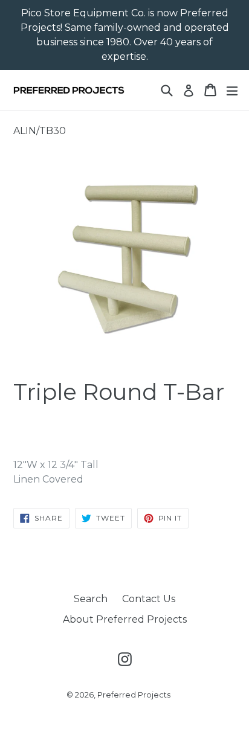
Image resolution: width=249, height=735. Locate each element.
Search (91, 599)
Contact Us (148, 599)
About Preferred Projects (125, 619)
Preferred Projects (133, 694)
